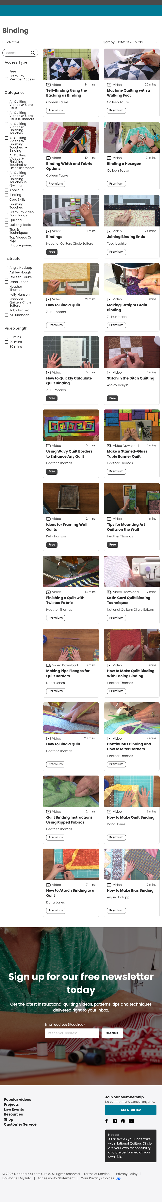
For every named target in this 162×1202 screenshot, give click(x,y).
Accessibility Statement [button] (56, 1178)
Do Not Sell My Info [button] (16, 1178)
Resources (13, 1114)
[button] (32, 52)
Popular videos (17, 1099)
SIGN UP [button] (112, 1033)
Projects (11, 1104)
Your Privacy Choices (97, 1178)
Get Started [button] (131, 1110)
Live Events (14, 1109)
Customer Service (20, 1124)
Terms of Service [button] (96, 1174)
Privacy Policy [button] (127, 1174)
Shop (8, 1119)
